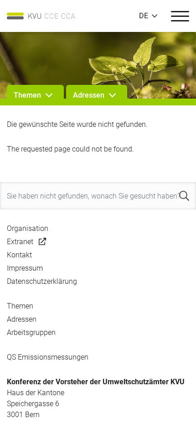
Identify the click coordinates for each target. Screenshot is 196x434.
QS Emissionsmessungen (47, 357)
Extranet (20, 241)
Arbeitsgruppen (31, 332)
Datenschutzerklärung (42, 281)
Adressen (21, 319)
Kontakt (19, 255)
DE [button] (143, 16)
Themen (20, 306)
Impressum (25, 268)
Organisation (27, 228)
